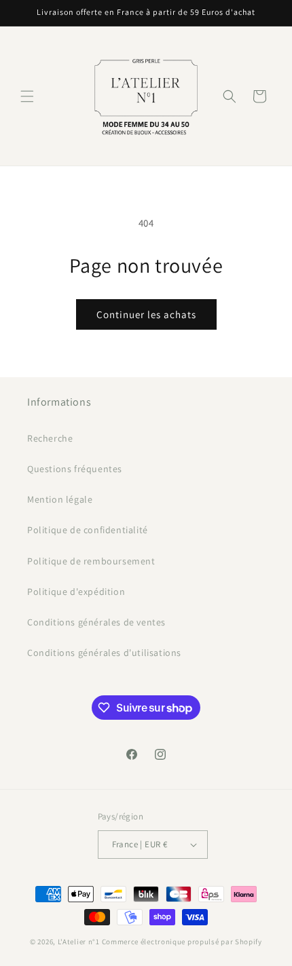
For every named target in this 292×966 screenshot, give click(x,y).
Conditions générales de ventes (96, 622)
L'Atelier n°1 (79, 941)
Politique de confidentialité (87, 530)
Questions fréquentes (74, 469)
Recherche (50, 438)
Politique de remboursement (91, 561)
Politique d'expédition (76, 591)
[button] (27, 96)
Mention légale (59, 499)
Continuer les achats (146, 314)
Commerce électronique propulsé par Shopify (182, 941)
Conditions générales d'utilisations (104, 652)
